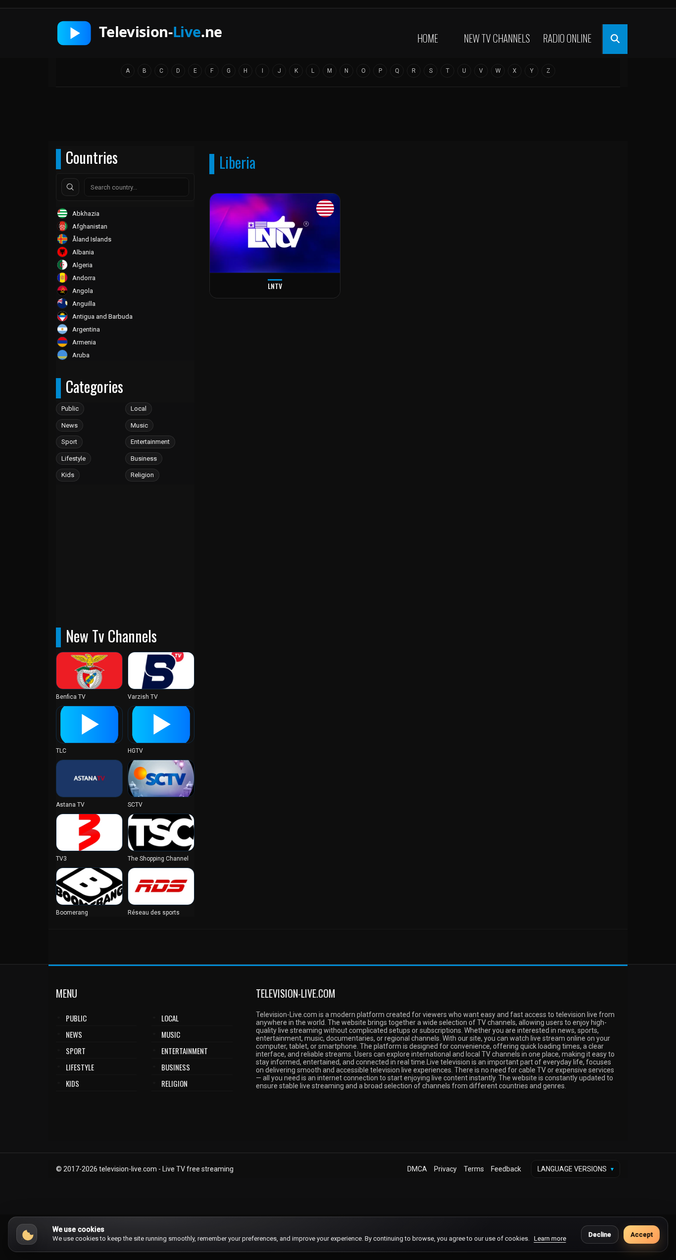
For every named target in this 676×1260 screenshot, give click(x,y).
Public (70, 408)
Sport (69, 441)
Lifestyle (73, 458)
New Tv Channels (497, 38)
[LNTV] (275, 233)
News (69, 425)
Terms (474, 1169)
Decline (599, 1234)
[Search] (70, 187)
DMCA (417, 1169)
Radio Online (567, 38)
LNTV (275, 286)
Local (138, 408)
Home (427, 38)
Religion (142, 475)
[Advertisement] (338, 117)
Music (139, 425)
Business (144, 458)
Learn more (550, 1238)
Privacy (445, 1169)
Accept (641, 1234)
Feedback (506, 1169)
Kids (67, 475)
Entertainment (150, 441)
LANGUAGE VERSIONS (575, 1169)
